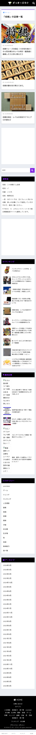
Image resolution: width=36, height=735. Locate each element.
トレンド (6, 495)
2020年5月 (7, 681)
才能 (4, 525)
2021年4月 (7, 651)
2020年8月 (7, 677)
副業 (4, 507)
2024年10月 (7, 582)
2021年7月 (7, 638)
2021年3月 (7, 656)
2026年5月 (7, 565)
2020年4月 (7, 686)
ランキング (7, 499)
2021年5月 (7, 647)
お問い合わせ (18, 704)
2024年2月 (7, 604)
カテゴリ (18, 706)
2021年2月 (7, 660)
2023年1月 (7, 630)
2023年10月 (7, 617)
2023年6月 (7, 625)
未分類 (5, 529)
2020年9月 (7, 673)
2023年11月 (7, 613)
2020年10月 (7, 668)
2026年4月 (7, 570)
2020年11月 (7, 664)
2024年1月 (7, 608)
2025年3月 (7, 574)
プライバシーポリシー (17, 725)
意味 (4, 520)
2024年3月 (7, 600)
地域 (4, 512)
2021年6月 (7, 643)
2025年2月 (7, 578)
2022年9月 (7, 634)
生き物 (5, 533)
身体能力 (6, 546)
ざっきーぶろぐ (20, 2)
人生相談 (6, 503)
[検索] (32, 170)
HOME (19, 700)
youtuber (6, 486)
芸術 (4, 542)
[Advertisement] (18, 146)
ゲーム (5, 490)
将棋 (4, 516)
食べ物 (5, 550)
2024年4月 (7, 595)
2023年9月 (7, 621)
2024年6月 (7, 591)
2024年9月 (7, 587)
